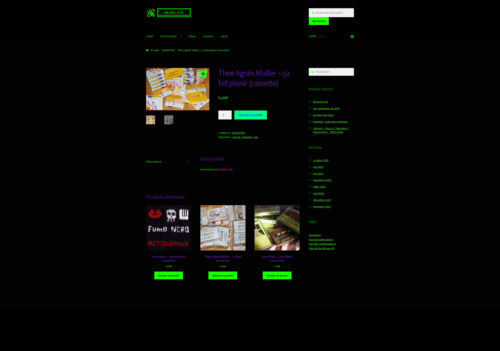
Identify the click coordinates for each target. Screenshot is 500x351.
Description (154, 161)
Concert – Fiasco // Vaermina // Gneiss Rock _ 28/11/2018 (331, 130)
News (192, 36)
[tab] (168, 161)
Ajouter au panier (251, 115)
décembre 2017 (322, 200)
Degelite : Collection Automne (330, 121)
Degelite (247, 137)
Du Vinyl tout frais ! (323, 115)
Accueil (154, 50)
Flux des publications (321, 239)
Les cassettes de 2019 (326, 108)
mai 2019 (318, 173)
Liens (224, 36)
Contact (208, 36)
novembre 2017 (322, 206)
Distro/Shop (168, 36)
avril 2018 (318, 193)
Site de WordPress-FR (322, 248)
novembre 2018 (322, 180)
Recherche (319, 21)
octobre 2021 (321, 160)
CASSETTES (168, 50)
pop (255, 137)
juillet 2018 (319, 186)
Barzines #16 (320, 101)
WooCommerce (186, 329)
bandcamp (226, 169)
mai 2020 (318, 167)
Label (150, 36)
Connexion (315, 235)
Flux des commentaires (322, 244)
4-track (236, 137)
